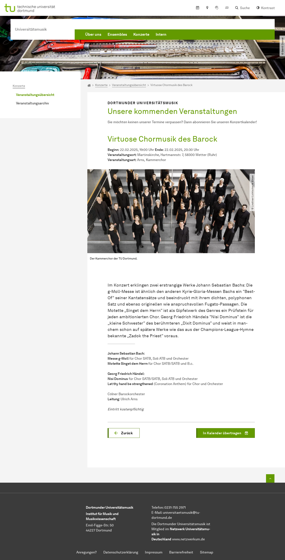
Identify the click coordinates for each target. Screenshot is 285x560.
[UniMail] (227, 8)
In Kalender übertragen (222, 433)
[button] (124, 433)
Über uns (93, 34)
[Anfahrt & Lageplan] (207, 8)
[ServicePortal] (217, 8)
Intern (161, 34)
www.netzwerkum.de (188, 539)
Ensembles (117, 34)
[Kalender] (198, 8)
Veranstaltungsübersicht (35, 95)
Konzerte (141, 34)
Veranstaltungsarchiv (32, 103)
